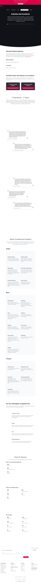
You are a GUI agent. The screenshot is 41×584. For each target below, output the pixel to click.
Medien (31, 9)
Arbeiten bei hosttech (24, 9)
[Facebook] (20, 581)
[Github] (24, 581)
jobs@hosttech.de (28, 56)
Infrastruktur (13, 9)
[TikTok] (17, 581)
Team (18, 9)
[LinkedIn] (23, 581)
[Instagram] (16, 581)
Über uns (8, 9)
